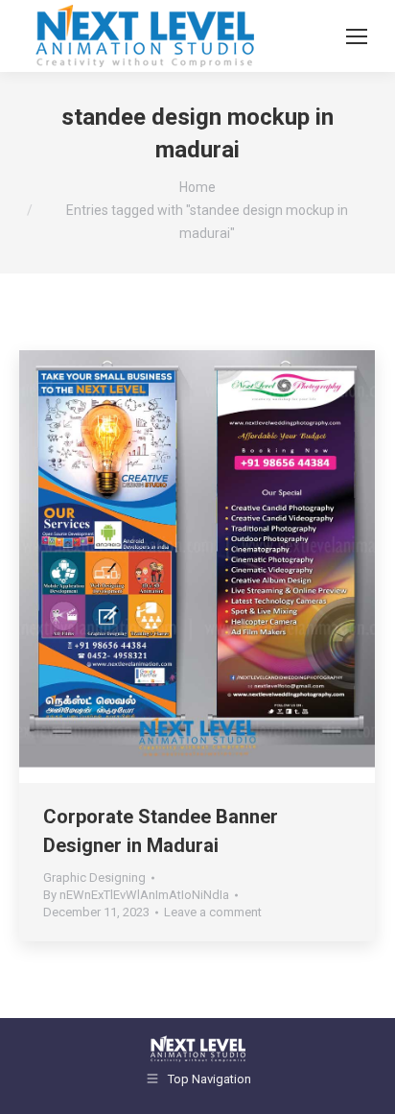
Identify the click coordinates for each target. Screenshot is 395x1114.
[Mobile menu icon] (356, 36)
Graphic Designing (94, 877)
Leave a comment (213, 912)
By (136, 895)
